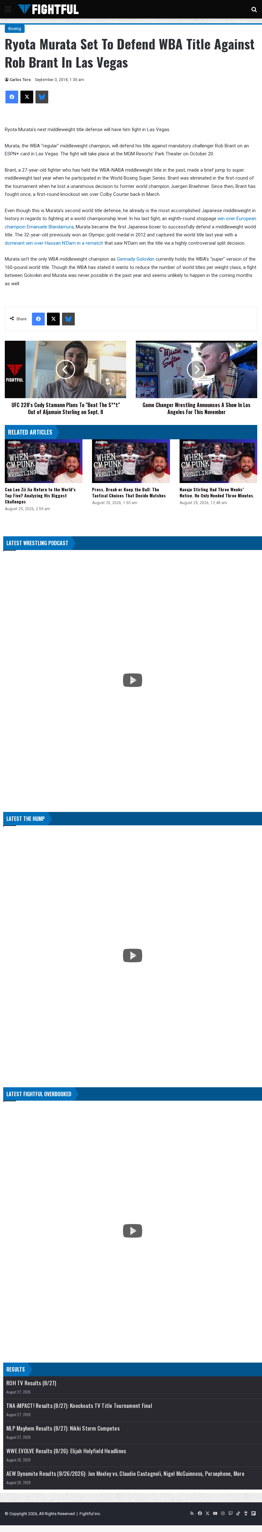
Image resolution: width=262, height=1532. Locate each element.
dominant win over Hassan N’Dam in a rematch (54, 243)
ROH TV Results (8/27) (31, 1383)
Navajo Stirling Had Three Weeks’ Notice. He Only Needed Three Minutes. (217, 492)
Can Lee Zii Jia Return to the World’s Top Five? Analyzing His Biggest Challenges (40, 495)
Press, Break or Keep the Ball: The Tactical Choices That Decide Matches (129, 492)
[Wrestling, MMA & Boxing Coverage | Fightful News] (48, 9)
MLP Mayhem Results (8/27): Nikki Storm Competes (62, 1428)
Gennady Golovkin (135, 259)
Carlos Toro (20, 80)
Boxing (14, 28)
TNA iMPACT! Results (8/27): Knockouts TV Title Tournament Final (79, 1405)
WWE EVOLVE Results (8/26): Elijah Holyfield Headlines (66, 1450)
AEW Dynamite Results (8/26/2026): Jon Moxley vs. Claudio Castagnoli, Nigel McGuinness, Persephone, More (125, 1473)
